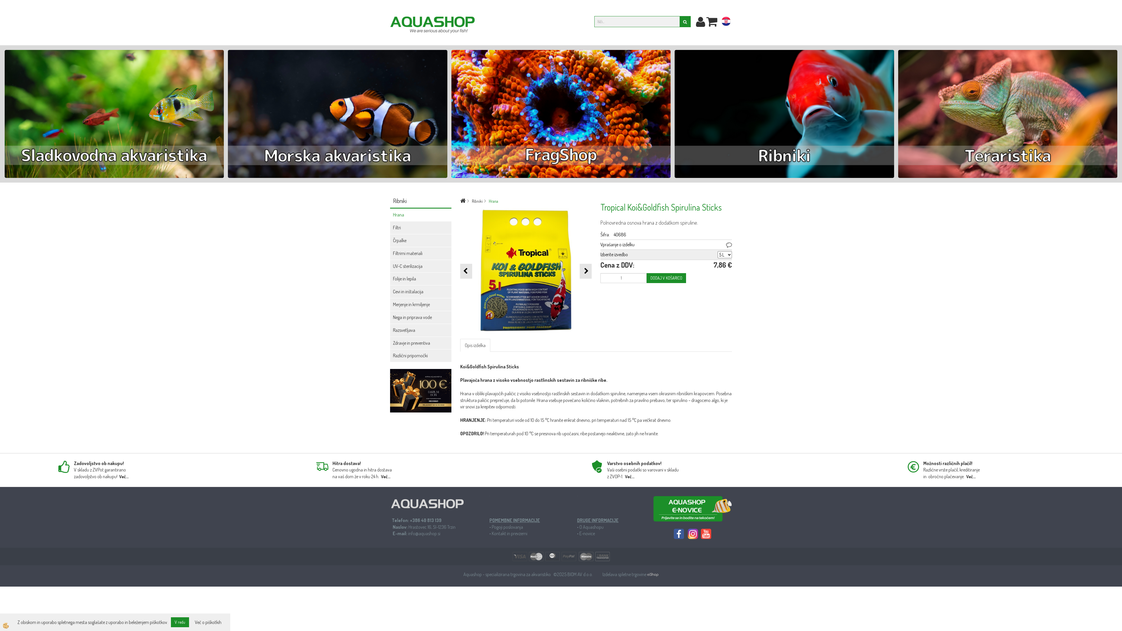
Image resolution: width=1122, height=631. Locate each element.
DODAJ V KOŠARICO (666, 277)
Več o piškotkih (208, 622)
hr (726, 22)
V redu (180, 622)
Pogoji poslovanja (507, 527)
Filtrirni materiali (408, 253)
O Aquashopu (591, 527)
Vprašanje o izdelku (617, 244)
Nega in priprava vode (412, 317)
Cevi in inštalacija (408, 291)
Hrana (398, 215)
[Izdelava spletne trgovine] (653, 574)
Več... (124, 476)
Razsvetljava (404, 330)
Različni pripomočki (410, 355)
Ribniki (477, 201)
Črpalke (399, 240)
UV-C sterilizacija (408, 266)
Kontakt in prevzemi (509, 533)
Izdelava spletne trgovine (624, 574)
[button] (586, 271)
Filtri (397, 227)
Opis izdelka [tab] (475, 345)
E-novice (587, 533)
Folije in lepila (404, 279)
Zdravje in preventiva (411, 343)
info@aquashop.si (424, 533)
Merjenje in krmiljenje (411, 304)
